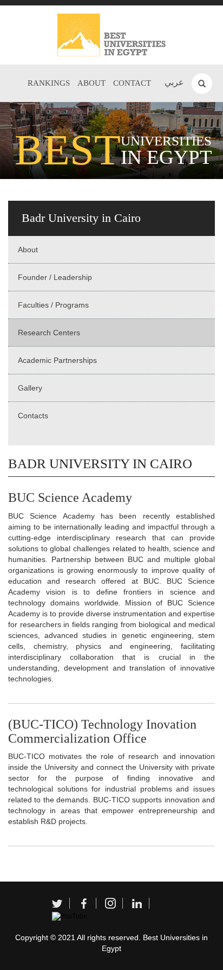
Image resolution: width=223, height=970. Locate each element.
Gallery (30, 388)
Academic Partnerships (57, 360)
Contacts (33, 415)
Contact (132, 83)
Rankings (49, 83)
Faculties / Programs (53, 305)
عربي (174, 82)
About (91, 83)
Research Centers (49, 332)
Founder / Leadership (55, 277)
